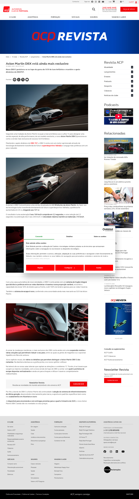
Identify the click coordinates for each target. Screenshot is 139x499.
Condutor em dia (59, 441)
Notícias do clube (118, 95)
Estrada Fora (58, 471)
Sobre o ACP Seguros (37, 481)
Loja (110, 2)
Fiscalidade (11, 471)
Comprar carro (12, 464)
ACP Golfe (108, 352)
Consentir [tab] (39, 236)
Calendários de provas (86, 458)
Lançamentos (35, 57)
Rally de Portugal (84, 427)
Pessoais (33, 467)
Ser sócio (10, 427)
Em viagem (34, 427)
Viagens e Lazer (60, 459)
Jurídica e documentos (38, 437)
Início (7, 57)
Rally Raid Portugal (85, 441)
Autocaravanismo (13, 455)
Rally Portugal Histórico (86, 430)
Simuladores (35, 478)
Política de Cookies (28, 494)
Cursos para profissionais (62, 437)
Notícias (81, 451)
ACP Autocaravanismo (113, 359)
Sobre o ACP (11, 430)
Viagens (56, 464)
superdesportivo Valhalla (52, 145)
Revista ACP (24, 57)
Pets (32, 444)
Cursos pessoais (59, 430)
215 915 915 (109, 8)
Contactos (75, 1)
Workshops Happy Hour (61, 467)
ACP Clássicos (110, 356)
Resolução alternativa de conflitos (115, 463)
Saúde (33, 430)
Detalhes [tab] (69, 236)
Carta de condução (60, 427)
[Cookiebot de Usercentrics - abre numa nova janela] (104, 229)
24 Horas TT (83, 437)
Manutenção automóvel (15, 467)
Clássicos (118, 90)
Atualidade (118, 67)
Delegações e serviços (111, 440)
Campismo (57, 474)
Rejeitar (40, 268)
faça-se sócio (129, 9)
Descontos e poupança (38, 441)
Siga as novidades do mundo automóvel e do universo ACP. (118, 375)
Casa (32, 434)
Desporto (118, 86)
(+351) (111, 430)
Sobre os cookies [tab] (100, 236)
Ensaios (118, 76)
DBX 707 (34, 143)
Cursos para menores (61, 434)
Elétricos (10, 474)
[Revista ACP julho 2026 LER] (118, 317)
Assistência (35, 422)
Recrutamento (108, 458)
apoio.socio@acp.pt (110, 442)
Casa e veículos (36, 464)
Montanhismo (58, 478)
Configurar (68, 268)
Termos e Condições (42, 494)
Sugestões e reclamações (112, 460)
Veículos (10, 459)
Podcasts (118, 81)
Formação (58, 422)
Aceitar (98, 268)
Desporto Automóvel (87, 422)
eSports (81, 448)
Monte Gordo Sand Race (87, 444)
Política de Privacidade (13, 494)
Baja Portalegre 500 (85, 434)
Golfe (9, 452)
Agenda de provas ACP (86, 455)
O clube (14, 57)
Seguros (34, 459)
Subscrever (78, 384)
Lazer (32, 474)
